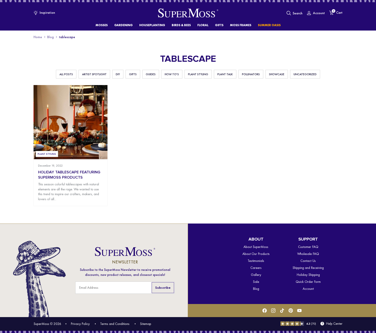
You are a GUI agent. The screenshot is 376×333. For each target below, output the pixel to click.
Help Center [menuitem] (334, 323)
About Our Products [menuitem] (256, 253)
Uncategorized (305, 74)
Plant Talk (225, 74)
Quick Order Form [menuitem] (308, 281)
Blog (50, 37)
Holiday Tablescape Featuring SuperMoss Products (69, 175)
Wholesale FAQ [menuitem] (308, 253)
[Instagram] (273, 310)
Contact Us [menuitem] (308, 260)
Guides (151, 74)
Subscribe (163, 287)
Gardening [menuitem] (123, 25)
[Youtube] (299, 310)
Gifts (133, 74)
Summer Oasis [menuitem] (269, 25)
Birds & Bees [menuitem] (181, 25)
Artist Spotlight (94, 74)
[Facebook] (264, 310)
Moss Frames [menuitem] (240, 25)
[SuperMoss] (188, 13)
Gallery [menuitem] (256, 274)
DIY (118, 74)
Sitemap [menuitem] (145, 323)
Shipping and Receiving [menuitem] (308, 267)
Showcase (276, 74)
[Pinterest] (291, 310)
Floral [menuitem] (202, 25)
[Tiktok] (282, 310)
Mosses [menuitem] (102, 25)
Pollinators (251, 74)
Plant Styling (198, 74)
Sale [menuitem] (256, 281)
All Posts (66, 74)
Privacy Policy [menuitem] (80, 323)
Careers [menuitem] (256, 267)
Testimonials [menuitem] (256, 260)
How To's (172, 74)
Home (38, 37)
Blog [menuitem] (256, 288)
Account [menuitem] (308, 288)
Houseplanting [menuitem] (152, 25)
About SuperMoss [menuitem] (255, 246)
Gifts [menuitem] (219, 25)
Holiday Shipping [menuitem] (308, 274)
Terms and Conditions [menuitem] (114, 323)
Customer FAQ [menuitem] (308, 246)
